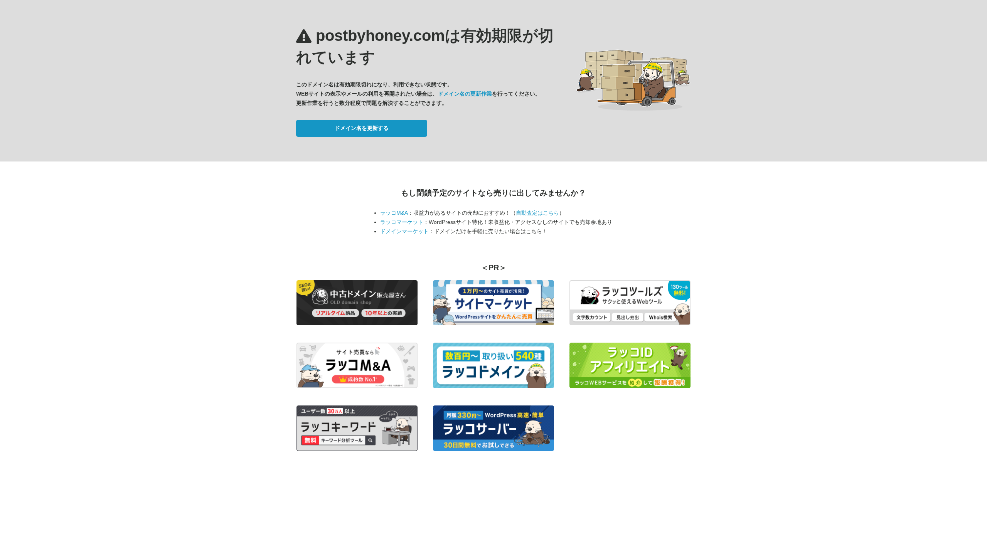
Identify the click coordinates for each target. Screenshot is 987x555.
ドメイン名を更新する (362, 128)
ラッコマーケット (401, 222)
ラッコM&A (394, 213)
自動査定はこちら (537, 213)
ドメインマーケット (404, 231)
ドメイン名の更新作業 (465, 94)
